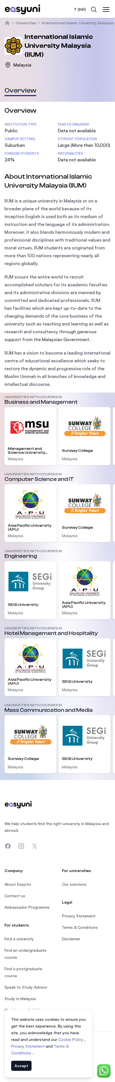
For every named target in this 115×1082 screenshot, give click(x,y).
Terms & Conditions (80, 927)
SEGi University (23, 605)
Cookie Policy (71, 1039)
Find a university (19, 938)
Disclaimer (71, 938)
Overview (20, 90)
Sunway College (77, 450)
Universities (26, 22)
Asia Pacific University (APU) (29, 527)
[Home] (7, 23)
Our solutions (74, 884)
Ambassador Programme (26, 907)
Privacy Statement (28, 1046)
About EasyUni (17, 884)
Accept (21, 1065)
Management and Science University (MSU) (26, 451)
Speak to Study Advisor (25, 987)
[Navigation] (106, 9)
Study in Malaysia (20, 998)
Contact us (14, 895)
